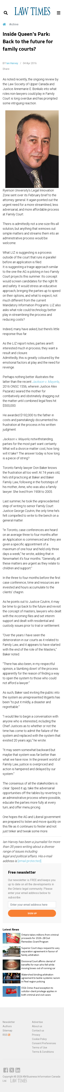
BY (10, 63)
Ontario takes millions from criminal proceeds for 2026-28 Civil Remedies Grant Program (40, 938)
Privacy (36, 1034)
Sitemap (7, 1030)
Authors (7, 1026)
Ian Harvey (12, 63)
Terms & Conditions (43, 1051)
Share (6, 68)
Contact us (38, 1030)
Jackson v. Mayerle (45, 381)
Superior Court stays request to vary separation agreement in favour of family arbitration (40, 951)
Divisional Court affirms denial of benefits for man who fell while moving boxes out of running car (38, 965)
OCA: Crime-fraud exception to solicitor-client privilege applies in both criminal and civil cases (39, 991)
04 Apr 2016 (29, 63)
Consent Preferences (44, 1043)
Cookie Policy (39, 1039)
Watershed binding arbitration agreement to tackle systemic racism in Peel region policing (40, 978)
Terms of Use (39, 1047)
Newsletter (9, 1022)
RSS (5, 1034)
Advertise (37, 1022)
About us (37, 1026)
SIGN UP (32, 913)
